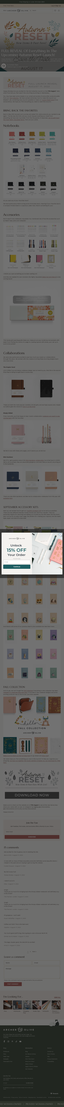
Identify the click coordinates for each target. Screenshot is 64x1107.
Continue (16, 567)
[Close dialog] (60, 534)
